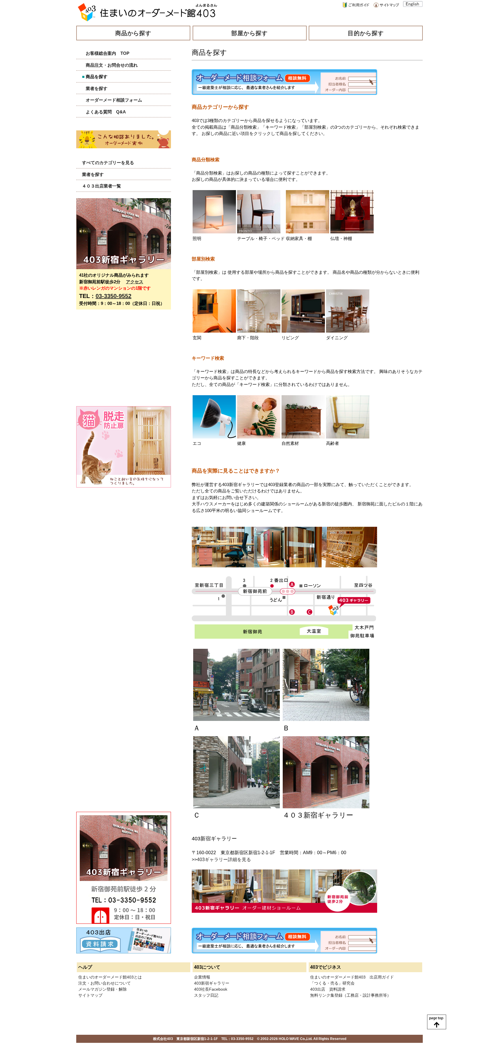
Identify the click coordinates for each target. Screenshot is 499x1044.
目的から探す (366, 33)
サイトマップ (90, 995)
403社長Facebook (210, 989)
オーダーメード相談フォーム (114, 100)
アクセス (134, 281)
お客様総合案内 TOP (107, 53)
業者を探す (96, 88)
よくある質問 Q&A (106, 111)
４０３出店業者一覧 (101, 185)
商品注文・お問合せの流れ (112, 65)
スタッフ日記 (206, 995)
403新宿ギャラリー (211, 983)
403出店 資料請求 (327, 989)
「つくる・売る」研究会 (332, 983)
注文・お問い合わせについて (104, 983)
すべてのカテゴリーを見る (108, 162)
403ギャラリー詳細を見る (224, 859)
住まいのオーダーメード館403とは (110, 977)
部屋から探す (249, 33)
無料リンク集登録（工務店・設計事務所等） (350, 995)
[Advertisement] (119, 361)
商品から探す (133, 33)
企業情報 (202, 977)
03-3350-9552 (113, 296)
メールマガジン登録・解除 (102, 989)
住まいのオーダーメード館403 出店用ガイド (352, 977)
